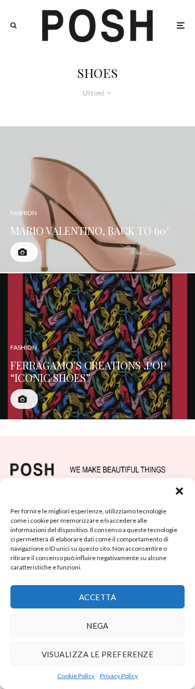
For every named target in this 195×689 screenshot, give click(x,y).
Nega (97, 625)
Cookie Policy (76, 676)
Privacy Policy (119, 676)
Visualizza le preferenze (98, 654)
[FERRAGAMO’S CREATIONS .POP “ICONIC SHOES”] (97, 346)
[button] (179, 491)
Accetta (97, 597)
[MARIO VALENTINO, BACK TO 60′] (97, 199)
